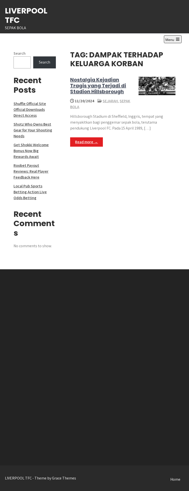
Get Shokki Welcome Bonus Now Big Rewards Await (31, 150)
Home (175, 479)
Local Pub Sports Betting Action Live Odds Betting (30, 191)
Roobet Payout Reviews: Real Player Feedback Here (31, 171)
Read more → (86, 141)
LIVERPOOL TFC (26, 15)
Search (20, 53)
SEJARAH (110, 100)
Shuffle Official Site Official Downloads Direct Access (30, 109)
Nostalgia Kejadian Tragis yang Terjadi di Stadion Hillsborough (98, 85)
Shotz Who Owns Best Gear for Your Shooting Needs (33, 130)
